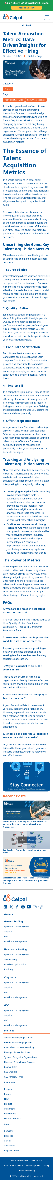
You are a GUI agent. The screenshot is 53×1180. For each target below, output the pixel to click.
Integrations (10, 1113)
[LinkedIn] (5, 906)
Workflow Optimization (15, 964)
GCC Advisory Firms (13, 1076)
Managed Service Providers (17, 1052)
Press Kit (8, 1135)
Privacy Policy (36, 1160)
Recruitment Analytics (14, 100)
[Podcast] (40, 906)
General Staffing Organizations (19, 1037)
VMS (6, 936)
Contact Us (9, 1145)
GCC (6, 1005)
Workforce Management (16, 941)
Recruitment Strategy (36, 100)
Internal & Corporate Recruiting (19, 1047)
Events (7, 1094)
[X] (11, 906)
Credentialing (10, 959)
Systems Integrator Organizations (20, 1057)
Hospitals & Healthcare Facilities (19, 1062)
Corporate (10, 977)
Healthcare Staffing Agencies (18, 1042)
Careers (7, 1140)
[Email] (34, 906)
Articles (8, 89)
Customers (9, 1108)
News (7, 1098)
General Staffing (13, 921)
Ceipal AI (8, 931)
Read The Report (26, 7)
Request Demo (11, 1150)
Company (8, 1130)
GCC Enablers (10, 1071)
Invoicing (8, 969)
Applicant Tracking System (16, 926)
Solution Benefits (12, 1118)
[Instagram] (23, 906)
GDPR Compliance (32, 1165)
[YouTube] (28, 906)
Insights (8, 1089)
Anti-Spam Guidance (19, 1160)
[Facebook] (17, 906)
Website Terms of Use (13, 1165)
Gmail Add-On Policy (26, 1170)
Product (8, 1103)
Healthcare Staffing (15, 949)
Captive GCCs (10, 1067)
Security (46, 1165)
